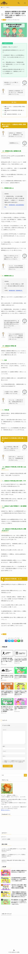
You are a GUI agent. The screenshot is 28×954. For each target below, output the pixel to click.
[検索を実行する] (25, 775)
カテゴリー (3, 836)
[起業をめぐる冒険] (4, 3)
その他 (4, 19)
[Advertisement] (14, 931)
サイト (4, 756)
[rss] (14, 950)
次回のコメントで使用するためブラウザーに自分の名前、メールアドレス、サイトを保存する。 (14, 761)
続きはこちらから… (5, 810)
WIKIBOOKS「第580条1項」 (16, 290)
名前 (4, 746)
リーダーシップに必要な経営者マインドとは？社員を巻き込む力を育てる (14, 850)
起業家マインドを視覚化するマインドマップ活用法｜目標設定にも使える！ (14, 856)
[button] (19, 3)
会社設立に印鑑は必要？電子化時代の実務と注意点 (13, 861)
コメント (4, 729)
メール (4, 751)
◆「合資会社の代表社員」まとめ (13, 114)
